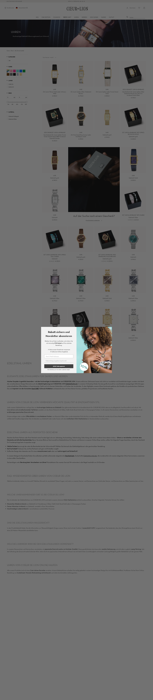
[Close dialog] (110, 328)
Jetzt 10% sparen (59, 366)
